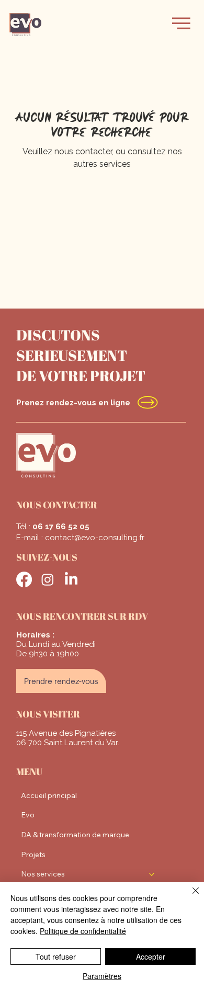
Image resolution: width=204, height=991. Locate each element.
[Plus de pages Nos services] (151, 874)
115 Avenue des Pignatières (66, 733)
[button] (181, 23)
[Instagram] (47, 579)
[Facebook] (24, 579)
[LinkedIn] (71, 579)
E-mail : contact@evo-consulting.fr (80, 537)
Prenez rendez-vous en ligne (73, 402)
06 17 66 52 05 (60, 526)
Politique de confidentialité (83, 931)
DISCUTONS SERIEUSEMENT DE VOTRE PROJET (80, 355)
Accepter (150, 956)
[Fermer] (189, 896)
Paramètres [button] (102, 976)
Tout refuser (56, 956)
